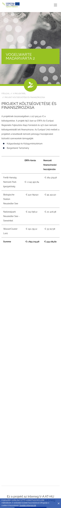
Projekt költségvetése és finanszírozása (25, 97)
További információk (27, 505)
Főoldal (5, 94)
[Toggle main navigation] (55, 5)
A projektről (19, 94)
